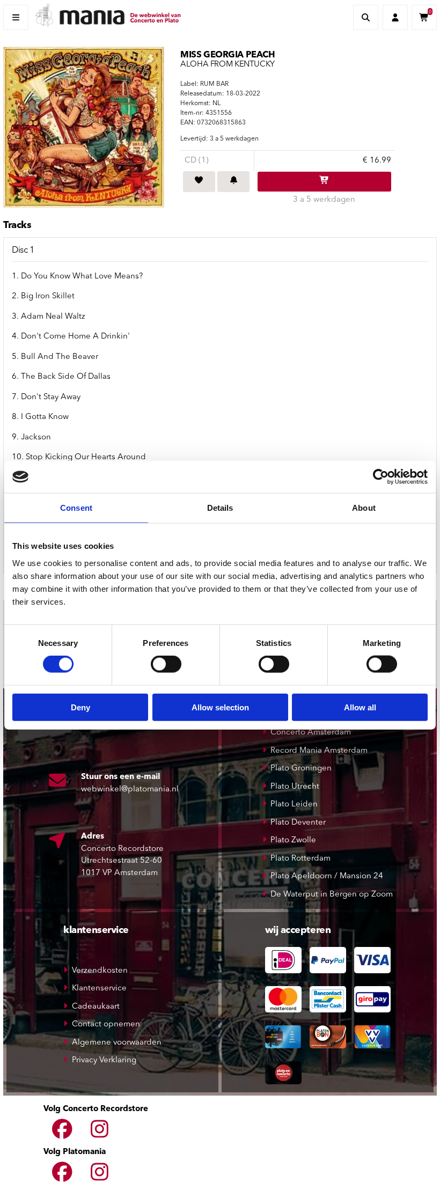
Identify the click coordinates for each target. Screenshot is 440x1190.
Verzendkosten (100, 971)
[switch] (166, 664)
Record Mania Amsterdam (319, 751)
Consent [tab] (76, 507)
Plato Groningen (301, 769)
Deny (80, 706)
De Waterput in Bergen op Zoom (331, 895)
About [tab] (364, 507)
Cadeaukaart (96, 1007)
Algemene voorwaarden (117, 1043)
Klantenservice (99, 989)
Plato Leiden (294, 804)
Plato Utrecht (294, 787)
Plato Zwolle (293, 840)
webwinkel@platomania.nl (130, 789)
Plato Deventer (298, 823)
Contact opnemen (106, 1024)
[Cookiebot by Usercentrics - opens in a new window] (381, 477)
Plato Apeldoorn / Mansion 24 (326, 876)
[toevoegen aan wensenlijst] (199, 182)
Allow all (360, 706)
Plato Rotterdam (300, 859)
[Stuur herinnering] (233, 182)
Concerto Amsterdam (310, 733)
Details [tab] (220, 507)
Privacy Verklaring (104, 1060)
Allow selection (220, 706)
